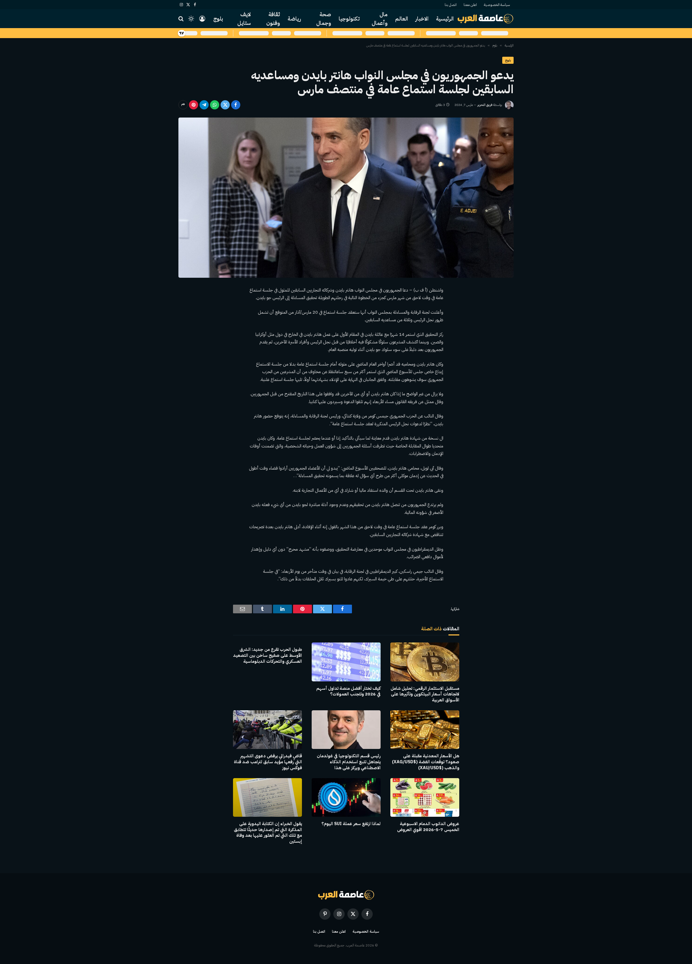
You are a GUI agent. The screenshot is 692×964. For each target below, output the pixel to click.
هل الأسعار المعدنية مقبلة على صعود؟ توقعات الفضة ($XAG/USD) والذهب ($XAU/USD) (425, 762)
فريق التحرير (484, 104)
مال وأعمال (380, 18)
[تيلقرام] (204, 104)
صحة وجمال (323, 18)
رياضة (294, 19)
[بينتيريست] (193, 104)
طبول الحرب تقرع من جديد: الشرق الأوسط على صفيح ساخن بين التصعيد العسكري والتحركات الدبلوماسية (267, 655)
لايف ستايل (244, 18)
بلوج (218, 19)
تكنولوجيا (349, 19)
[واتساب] (214, 104)
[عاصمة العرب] (485, 19)
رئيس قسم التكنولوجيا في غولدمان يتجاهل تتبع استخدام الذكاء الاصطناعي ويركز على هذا (349, 762)
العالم (401, 19)
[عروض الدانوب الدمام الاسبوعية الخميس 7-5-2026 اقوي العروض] (424, 797)
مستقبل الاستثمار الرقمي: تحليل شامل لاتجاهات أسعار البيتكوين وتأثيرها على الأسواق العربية (425, 694)
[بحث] (181, 19)
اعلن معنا (470, 4)
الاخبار (421, 19)
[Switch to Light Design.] (191, 19)
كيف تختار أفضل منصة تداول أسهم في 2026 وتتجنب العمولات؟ (348, 692)
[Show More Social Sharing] (183, 104)
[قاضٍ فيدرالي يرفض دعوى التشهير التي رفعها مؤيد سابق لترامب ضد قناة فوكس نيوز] (267, 729)
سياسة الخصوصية (497, 4)
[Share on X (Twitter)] (225, 104)
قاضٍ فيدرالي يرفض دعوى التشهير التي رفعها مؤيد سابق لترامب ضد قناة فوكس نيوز (268, 762)
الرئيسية (445, 19)
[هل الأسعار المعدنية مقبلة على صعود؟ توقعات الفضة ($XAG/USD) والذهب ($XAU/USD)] (424, 729)
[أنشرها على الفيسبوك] (235, 104)
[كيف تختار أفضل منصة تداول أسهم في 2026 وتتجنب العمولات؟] (346, 661)
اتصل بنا (451, 4)
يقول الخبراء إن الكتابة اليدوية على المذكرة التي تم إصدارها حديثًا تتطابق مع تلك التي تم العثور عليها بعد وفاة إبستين (268, 833)
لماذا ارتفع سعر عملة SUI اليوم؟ (351, 824)
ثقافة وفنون (273, 18)
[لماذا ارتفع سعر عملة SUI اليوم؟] (346, 797)
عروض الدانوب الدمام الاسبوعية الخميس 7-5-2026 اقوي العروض (428, 827)
